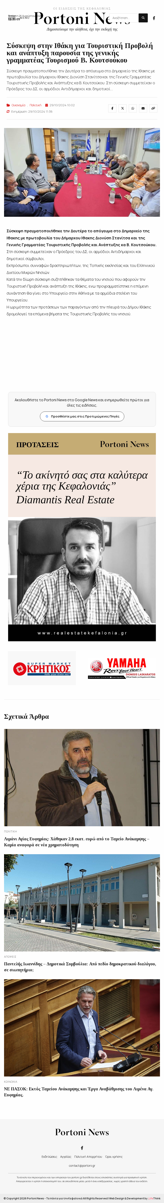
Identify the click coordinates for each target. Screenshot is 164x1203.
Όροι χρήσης (114, 1157)
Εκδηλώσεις (49, 1157)
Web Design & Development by (134, 1198)
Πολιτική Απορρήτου (88, 1157)
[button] (18, 18)
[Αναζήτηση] (143, 17)
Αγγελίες (65, 1157)
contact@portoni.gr (82, 1166)
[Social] (154, 17)
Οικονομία (18, 105)
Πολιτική (35, 105)
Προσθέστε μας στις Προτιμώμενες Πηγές (82, 416)
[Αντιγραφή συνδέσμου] (153, 108)
